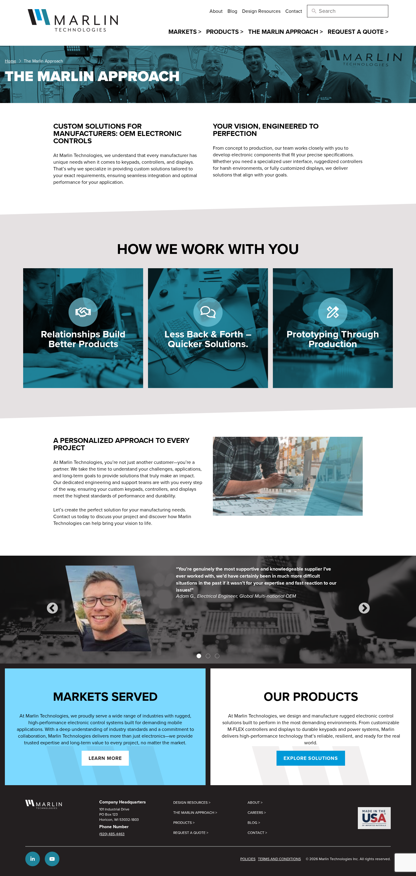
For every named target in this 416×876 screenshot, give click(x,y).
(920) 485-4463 (112, 833)
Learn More (105, 758)
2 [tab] (208, 656)
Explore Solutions (311, 758)
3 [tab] (217, 656)
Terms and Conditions (279, 858)
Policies (248, 858)
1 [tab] (199, 656)
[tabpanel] (208, 608)
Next (364, 608)
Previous (52, 608)
